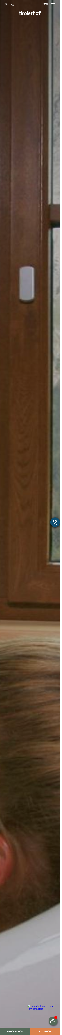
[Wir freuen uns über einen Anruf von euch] (13, 4)
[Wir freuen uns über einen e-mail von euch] (7, 4)
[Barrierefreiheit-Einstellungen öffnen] (55, 522)
